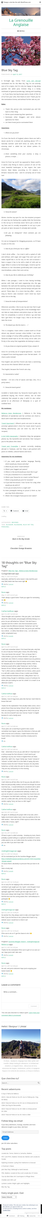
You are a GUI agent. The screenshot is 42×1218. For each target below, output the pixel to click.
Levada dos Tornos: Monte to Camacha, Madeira (16, 1153)
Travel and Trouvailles (9, 446)
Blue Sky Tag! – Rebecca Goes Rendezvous (23, 571)
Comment (34, 1006)
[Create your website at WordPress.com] (21, 2)
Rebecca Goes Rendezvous (11, 413)
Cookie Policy (6, 1210)
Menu (22, 31)
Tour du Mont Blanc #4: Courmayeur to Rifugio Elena (17, 1176)
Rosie (3, 592)
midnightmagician (9, 851)
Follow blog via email (12, 1120)
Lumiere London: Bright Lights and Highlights (15, 1183)
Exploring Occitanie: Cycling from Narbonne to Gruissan (18, 1163)
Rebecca (4, 944)
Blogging (18, 525)
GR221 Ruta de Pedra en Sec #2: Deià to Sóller (16, 1115)
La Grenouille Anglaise (21, 22)
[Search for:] (21, 1083)
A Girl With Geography (9, 436)
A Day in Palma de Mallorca (10, 1094)
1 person (10, 584)
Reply (3, 587)
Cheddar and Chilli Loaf (8, 1180)
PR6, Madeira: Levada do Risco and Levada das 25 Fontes (19, 1173)
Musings (15, 522)
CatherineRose (7, 611)
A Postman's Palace (7, 1166)
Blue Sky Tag (28, 525)
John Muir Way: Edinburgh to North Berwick (14, 1169)
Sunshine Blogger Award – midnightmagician (23, 942)
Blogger (9, 525)
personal (5, 527)
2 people (10, 636)
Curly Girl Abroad (34, 81)
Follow (5, 1138)
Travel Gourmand (7, 423)
